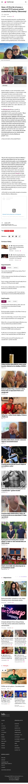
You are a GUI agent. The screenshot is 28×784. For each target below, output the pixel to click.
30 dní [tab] (14, 301)
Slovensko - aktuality (20, 739)
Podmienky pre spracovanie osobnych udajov (6, 764)
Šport (2, 734)
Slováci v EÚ (17, 750)
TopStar (3, 739)
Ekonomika (17, 747)
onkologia (7, 230)
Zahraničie (17, 741)
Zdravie (3, 743)
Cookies (3, 767)
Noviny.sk (5, 665)
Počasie (3, 747)
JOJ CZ (2, 730)
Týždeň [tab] (9, 267)
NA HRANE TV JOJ (18, 734)
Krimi (16, 743)
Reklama (3, 757)
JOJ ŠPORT (3, 728)
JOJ (2, 723)
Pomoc (11, 230)
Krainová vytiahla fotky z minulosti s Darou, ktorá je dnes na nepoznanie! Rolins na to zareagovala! (13, 317)
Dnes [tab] (4, 301)
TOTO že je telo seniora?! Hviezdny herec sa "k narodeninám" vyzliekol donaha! (12, 339)
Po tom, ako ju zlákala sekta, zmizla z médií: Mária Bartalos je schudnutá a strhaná (13, 287)
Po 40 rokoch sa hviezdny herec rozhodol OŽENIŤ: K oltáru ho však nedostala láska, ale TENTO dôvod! (13, 333)
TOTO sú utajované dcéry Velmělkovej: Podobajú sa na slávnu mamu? (13, 277)
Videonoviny (17, 730)
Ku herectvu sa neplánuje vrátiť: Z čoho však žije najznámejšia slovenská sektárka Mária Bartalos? (13, 293)
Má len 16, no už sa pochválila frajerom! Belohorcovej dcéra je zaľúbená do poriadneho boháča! (14, 323)
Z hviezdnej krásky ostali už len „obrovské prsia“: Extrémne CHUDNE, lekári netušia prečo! (12, 328)
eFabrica (17, 779)
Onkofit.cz (18, 173)
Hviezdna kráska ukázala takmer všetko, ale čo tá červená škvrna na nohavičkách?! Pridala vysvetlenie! (13, 306)
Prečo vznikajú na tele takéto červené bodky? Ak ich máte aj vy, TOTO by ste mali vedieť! (13, 282)
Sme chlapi (3, 741)
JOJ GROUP (3, 732)
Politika (16, 745)
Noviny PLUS (17, 728)
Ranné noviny (18, 732)
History (3, 745)
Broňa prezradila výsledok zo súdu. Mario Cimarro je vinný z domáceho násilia (13, 312)
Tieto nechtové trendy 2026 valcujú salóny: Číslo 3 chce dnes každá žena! (13, 272)
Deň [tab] (4, 267)
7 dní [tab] (9, 301)
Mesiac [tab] (15, 267)
